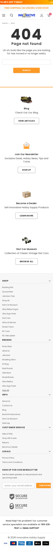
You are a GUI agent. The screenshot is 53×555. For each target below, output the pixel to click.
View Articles (26, 120)
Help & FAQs (7, 434)
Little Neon (6, 373)
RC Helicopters (8, 336)
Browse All (26, 261)
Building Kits (7, 287)
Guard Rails (7, 292)
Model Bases (8, 377)
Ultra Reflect (7, 382)
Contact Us (7, 406)
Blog (4, 410)
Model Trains (8, 327)
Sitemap (6, 423)
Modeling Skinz (9, 360)
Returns (5, 443)
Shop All (5, 301)
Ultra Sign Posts (9, 314)
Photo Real (7, 346)
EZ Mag (5, 364)
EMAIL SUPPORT (31, 528)
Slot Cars (6, 318)
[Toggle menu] (3, 15)
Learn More (26, 215)
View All (5, 390)
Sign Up (26, 169)
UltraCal (6, 351)
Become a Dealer (10, 447)
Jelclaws (6, 355)
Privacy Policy (8, 458)
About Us (6, 401)
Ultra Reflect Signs (10, 309)
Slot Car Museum (10, 305)
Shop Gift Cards (9, 438)
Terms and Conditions (12, 462)
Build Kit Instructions (11, 414)
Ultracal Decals (9, 322)
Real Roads (7, 368)
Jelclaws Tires (8, 296)
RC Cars (6, 331)
